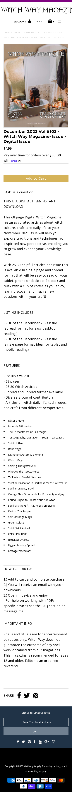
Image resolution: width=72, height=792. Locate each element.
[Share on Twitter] (27, 695)
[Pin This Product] (35, 695)
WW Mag (28, 766)
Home (7, 32)
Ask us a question (19, 192)
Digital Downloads (25, 32)
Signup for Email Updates (36, 712)
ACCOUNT (20, 21)
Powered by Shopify (35, 771)
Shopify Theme (41, 766)
